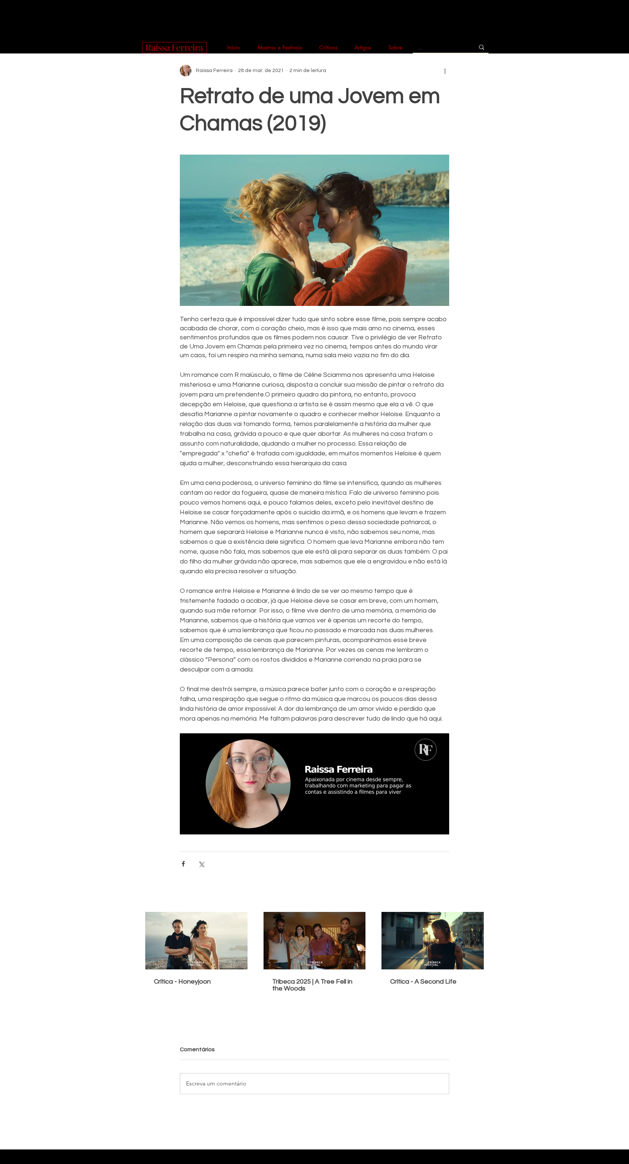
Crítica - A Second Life (423, 981)
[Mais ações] (444, 70)
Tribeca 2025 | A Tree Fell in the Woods (312, 985)
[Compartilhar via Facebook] (183, 863)
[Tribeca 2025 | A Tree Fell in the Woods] (315, 940)
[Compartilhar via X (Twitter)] (201, 863)
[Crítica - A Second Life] (432, 940)
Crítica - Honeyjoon (182, 981)
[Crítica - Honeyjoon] (196, 940)
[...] (481, 47)
